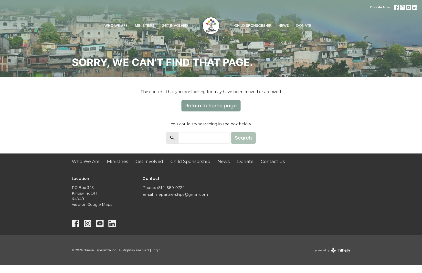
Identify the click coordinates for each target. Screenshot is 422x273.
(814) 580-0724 (171, 187)
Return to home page (211, 105)
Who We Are (115, 25)
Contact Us (273, 161)
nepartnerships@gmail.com (182, 194)
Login (156, 250)
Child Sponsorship (252, 25)
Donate (303, 25)
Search (243, 137)
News (283, 25)
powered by (330, 254)
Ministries (144, 25)
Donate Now (380, 7)
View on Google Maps (92, 204)
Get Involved (175, 25)
